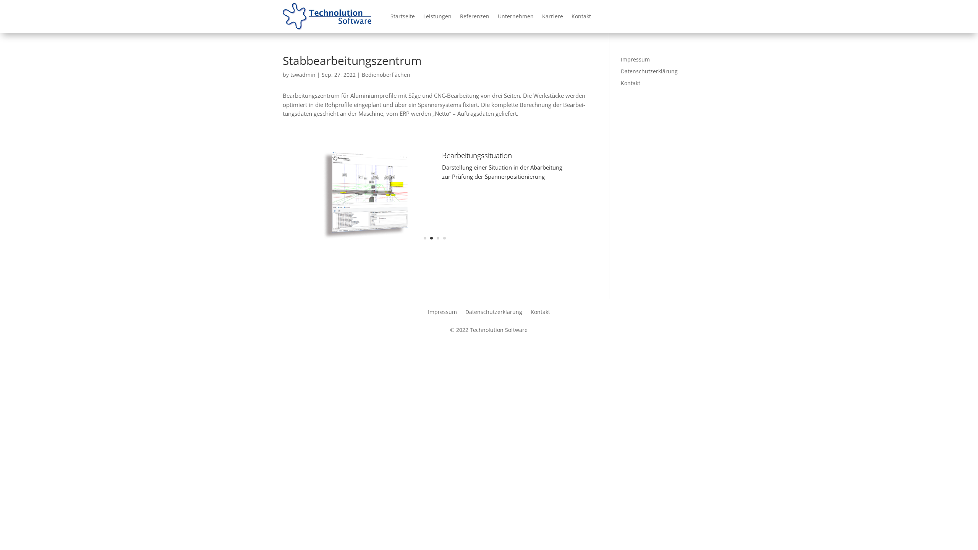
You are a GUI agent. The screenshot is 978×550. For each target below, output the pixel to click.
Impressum (635, 59)
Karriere (552, 16)
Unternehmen (516, 16)
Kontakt (581, 16)
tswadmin (303, 74)
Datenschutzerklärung (649, 71)
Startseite (402, 16)
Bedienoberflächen (386, 74)
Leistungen (437, 16)
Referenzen (474, 16)
